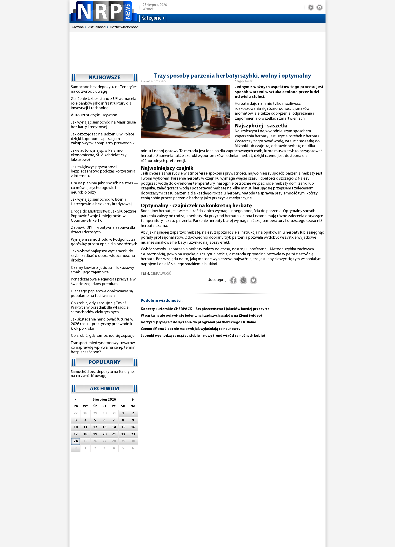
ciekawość (161, 274)
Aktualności (97, 27)
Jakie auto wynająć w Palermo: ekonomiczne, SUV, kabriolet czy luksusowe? (98, 155)
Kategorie (151, 18)
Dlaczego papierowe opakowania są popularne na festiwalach (102, 293)
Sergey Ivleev (244, 81)
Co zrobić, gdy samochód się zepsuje (102, 336)
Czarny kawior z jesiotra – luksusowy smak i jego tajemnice (102, 270)
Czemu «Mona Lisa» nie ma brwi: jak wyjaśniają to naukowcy (190, 329)
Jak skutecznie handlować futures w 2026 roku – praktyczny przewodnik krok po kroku (102, 324)
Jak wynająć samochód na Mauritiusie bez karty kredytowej (103, 125)
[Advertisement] (197, 50)
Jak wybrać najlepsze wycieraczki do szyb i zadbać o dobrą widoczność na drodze (103, 256)
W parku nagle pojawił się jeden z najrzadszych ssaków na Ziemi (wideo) (201, 316)
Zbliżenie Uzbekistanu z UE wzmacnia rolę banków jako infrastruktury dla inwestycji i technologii (103, 103)
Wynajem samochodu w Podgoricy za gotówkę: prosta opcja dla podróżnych (104, 242)
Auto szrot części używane (94, 115)
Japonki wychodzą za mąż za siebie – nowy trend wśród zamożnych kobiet (203, 336)
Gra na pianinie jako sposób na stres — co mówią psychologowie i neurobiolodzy (104, 188)
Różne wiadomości (124, 27)
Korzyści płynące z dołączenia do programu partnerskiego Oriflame (198, 322)
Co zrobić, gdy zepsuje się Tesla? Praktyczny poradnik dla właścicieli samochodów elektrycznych (100, 308)
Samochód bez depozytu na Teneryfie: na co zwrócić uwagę (103, 89)
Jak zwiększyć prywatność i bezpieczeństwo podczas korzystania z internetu (103, 171)
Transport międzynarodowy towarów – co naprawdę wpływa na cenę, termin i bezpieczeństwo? (104, 347)
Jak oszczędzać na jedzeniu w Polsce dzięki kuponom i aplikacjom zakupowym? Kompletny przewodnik (102, 139)
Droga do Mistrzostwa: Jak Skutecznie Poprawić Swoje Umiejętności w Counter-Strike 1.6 (103, 216)
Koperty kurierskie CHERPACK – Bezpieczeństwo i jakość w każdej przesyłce (205, 309)
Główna (78, 27)
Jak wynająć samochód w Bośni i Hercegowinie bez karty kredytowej (101, 202)
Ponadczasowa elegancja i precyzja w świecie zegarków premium (103, 282)
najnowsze (104, 78)
